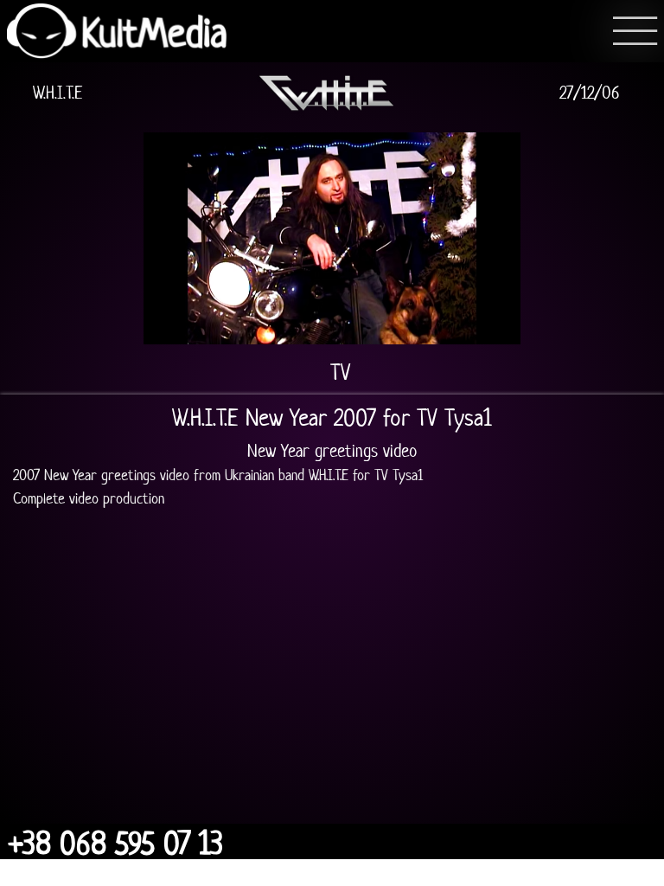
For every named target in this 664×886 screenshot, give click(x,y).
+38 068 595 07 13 (116, 844)
